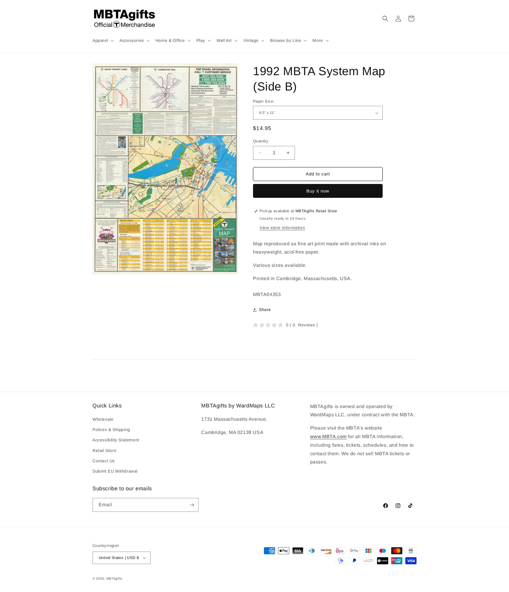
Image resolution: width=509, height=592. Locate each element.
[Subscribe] (191, 505)
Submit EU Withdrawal (115, 471)
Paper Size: (263, 101)
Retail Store (104, 450)
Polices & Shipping (111, 429)
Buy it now (317, 190)
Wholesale (102, 419)
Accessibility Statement (115, 440)
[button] (102, 40)
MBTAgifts (114, 578)
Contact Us (103, 460)
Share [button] (265, 309)
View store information (282, 227)
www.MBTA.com (328, 436)
